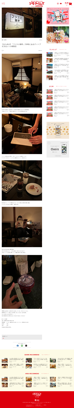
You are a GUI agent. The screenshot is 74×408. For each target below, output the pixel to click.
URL (3, 338)
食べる (56, 55)
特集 (59, 55)
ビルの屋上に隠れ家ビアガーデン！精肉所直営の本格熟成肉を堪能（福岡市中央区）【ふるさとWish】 (16, 359)
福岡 (54, 55)
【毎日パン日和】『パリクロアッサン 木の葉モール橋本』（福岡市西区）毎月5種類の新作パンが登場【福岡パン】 (65, 365)
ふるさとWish (59, 72)
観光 (58, 55)
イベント (57, 103)
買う (13, 385)
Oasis (61, 385)
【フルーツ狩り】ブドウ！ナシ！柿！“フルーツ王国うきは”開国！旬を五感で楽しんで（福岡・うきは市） (41, 359)
